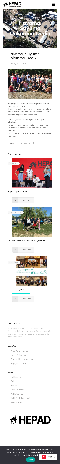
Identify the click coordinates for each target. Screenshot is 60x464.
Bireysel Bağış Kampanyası (23, 359)
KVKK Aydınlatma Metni (21, 398)
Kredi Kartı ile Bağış (19, 351)
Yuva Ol (14, 385)
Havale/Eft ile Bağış (19, 355)
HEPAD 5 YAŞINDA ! (16, 290)
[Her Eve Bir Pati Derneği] (12, 4)
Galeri (13, 381)
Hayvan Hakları (18, 389)
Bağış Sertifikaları (19, 363)
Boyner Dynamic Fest (17, 191)
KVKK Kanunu (17, 394)
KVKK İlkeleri (16, 402)
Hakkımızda (16, 377)
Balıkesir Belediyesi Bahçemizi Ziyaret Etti (26, 240)
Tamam (31, 459)
